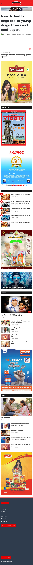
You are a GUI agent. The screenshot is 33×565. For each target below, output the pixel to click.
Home (2, 506)
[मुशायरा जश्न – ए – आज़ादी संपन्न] (5, 433)
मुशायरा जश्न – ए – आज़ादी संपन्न (17, 430)
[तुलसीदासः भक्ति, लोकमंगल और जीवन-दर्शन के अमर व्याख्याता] (5, 344)
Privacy (3, 511)
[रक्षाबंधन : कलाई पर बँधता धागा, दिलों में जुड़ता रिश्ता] (5, 197)
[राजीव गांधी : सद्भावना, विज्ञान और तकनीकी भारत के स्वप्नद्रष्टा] (5, 330)
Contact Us (4, 521)
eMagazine (4, 516)
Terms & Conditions (6, 514)
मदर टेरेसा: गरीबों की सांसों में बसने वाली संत (11, 315)
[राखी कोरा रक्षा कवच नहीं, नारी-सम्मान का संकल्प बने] (5, 224)
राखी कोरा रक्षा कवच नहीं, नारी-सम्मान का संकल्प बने (20, 222)
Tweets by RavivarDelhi (6, 561)
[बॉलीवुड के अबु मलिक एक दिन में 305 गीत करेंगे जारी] (5, 217)
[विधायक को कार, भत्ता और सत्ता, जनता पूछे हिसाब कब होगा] (5, 211)
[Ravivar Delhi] (16, 3)
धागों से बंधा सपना (5, 418)
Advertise (3, 518)
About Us (3, 509)
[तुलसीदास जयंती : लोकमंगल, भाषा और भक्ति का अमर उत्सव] (5, 337)
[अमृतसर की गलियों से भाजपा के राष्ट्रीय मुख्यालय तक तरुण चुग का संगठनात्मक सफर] (5, 323)
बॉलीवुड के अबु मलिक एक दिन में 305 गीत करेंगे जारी (20, 215)
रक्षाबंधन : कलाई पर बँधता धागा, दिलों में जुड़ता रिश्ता (20, 194)
